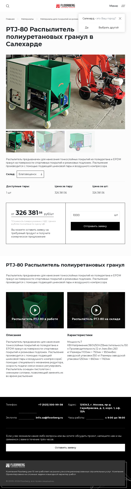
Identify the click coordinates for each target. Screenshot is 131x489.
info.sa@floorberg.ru (49, 417)
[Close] (120, 18)
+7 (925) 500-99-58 (50, 404)
